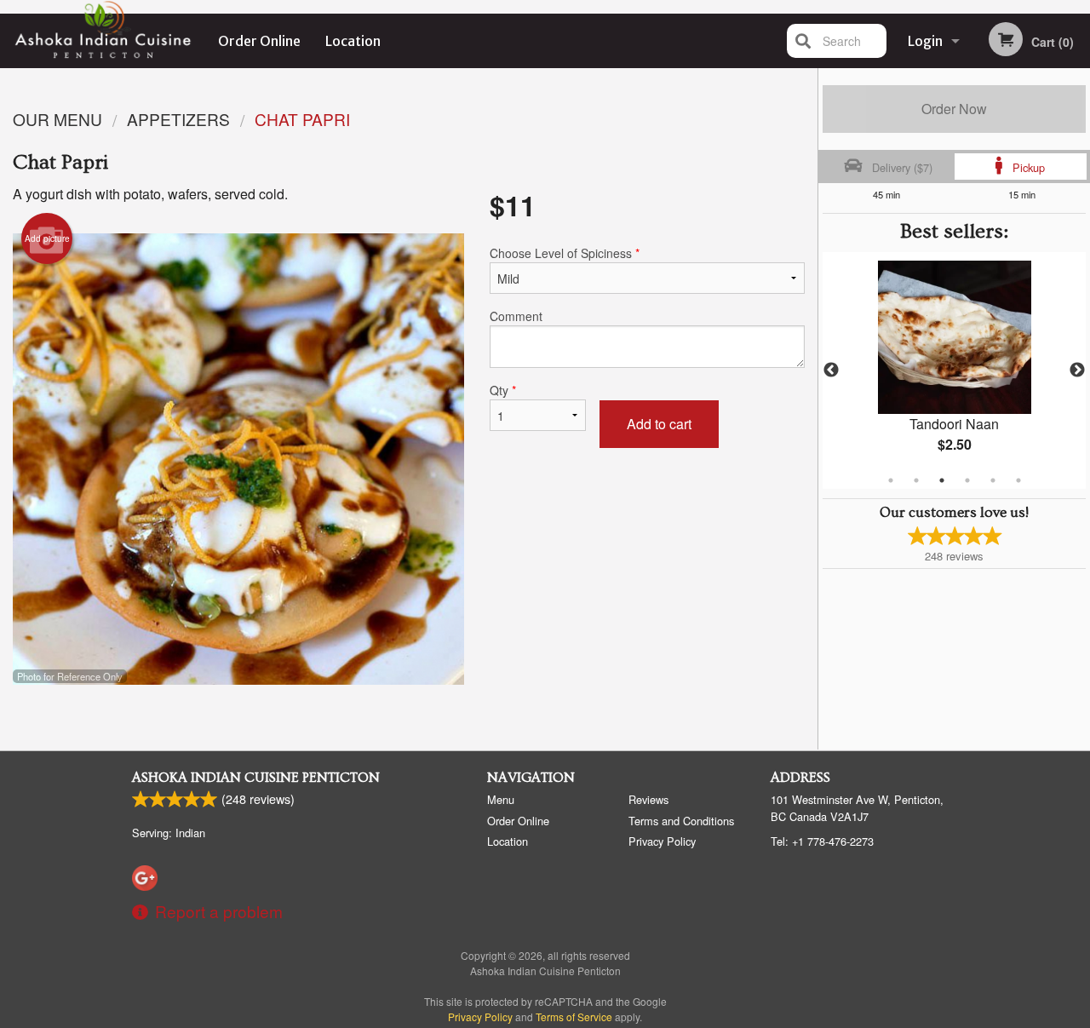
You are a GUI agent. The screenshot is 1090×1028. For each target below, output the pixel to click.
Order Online (259, 40)
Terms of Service (574, 1016)
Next (1077, 370)
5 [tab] (992, 480)
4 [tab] (967, 480)
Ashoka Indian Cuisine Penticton (256, 777)
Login (925, 40)
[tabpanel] (954, 370)
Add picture (47, 238)
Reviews (648, 799)
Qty (503, 390)
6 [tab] (1018, 480)
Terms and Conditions (681, 821)
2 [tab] (916, 480)
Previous (831, 370)
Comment (516, 315)
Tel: (822, 841)
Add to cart (659, 424)
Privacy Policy (662, 841)
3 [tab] (941, 480)
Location (353, 40)
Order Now (954, 108)
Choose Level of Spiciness (565, 252)
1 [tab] (890, 480)
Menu (500, 799)
